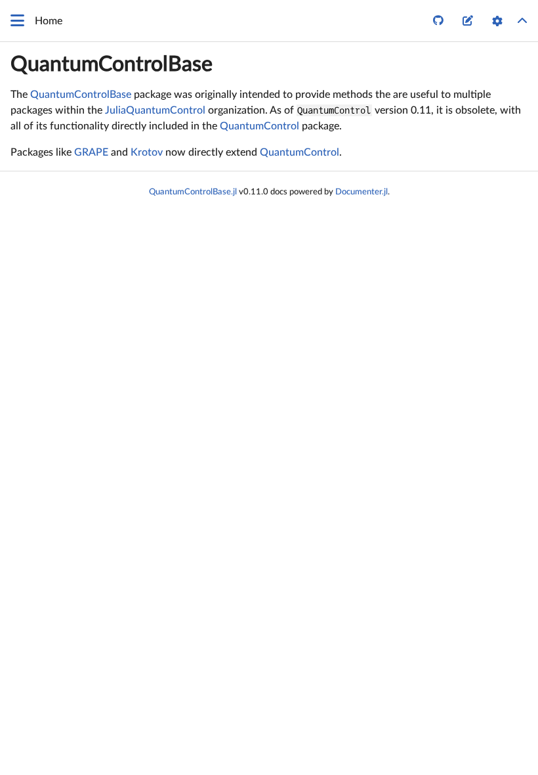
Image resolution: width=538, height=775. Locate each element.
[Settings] (497, 21)
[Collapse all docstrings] (522, 21)
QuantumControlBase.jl (193, 192)
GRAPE (91, 152)
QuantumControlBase (111, 64)
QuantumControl (259, 126)
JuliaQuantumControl (155, 110)
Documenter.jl (361, 192)
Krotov (147, 152)
